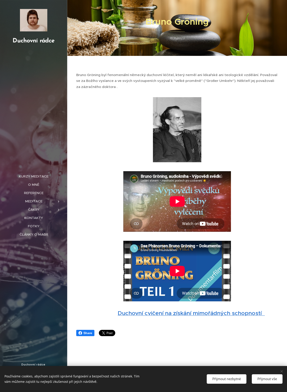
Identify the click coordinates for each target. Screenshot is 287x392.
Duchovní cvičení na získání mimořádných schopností (191, 313)
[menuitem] (33, 176)
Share (87, 333)
